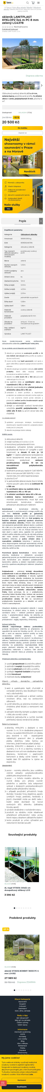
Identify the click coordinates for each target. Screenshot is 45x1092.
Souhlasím (22, 1087)
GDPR (22, 1034)
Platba (22, 1048)
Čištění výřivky (22, 1023)
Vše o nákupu (22, 1043)
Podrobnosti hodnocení (10, 29)
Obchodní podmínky (22, 1032)
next (41, 858)
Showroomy (22, 1053)
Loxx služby (22, 1039)
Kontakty (22, 1037)
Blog (22, 1041)
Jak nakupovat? (22, 1018)
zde (31, 1074)
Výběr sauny (22, 1025)
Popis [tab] (22, 221)
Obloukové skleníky (29, 234)
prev (3, 858)
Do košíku (22, 128)
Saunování (22, 1002)
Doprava (22, 1050)
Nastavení (22, 1080)
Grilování (22, 1006)
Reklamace (22, 1046)
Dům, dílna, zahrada (22, 1011)
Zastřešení (22, 1009)
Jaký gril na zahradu (22, 1020)
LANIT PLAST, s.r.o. (14, 31)
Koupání (22, 1004)
